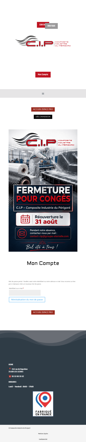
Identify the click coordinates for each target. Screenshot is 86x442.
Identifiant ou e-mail (20, 288)
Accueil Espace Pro (43, 109)
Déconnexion (43, 117)
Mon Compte (43, 74)
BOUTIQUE (51, 26)
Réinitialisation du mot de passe (27, 299)
